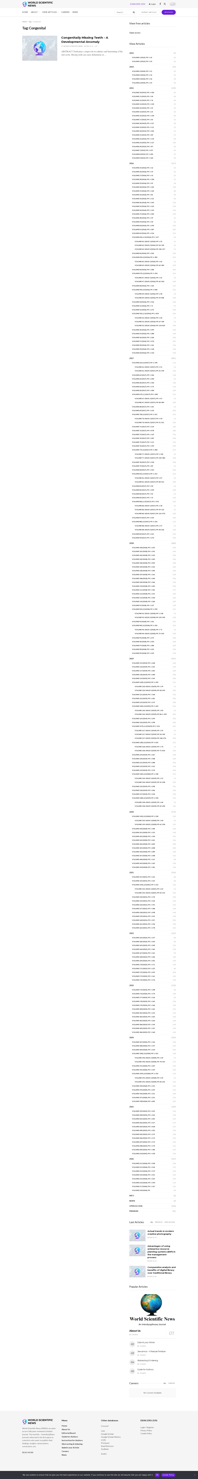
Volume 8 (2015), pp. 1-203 (142, 154)
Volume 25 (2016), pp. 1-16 (142, 168)
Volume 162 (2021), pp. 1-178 (143, 928)
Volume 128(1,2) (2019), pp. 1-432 (145, 742)
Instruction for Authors (72, 1440)
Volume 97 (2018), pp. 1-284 (143, 645)
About (34, 12)
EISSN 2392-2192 (137, 4)
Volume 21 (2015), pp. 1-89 (142, 135)
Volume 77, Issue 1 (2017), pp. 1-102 (149, 454)
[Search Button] (133, 12)
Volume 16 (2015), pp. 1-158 (143, 116)
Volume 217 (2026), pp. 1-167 (143, 1186)
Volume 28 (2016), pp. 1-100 (143, 179)
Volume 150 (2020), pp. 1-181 (143, 867)
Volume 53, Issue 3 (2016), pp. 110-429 (150, 325)
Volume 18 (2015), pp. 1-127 (143, 123)
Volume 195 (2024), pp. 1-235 (143, 1090)
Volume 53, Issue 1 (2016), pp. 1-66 (148, 318)
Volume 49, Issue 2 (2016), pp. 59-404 (149, 298)
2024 (131, 1037)
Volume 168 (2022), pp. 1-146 (143, 957)
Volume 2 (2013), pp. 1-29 (142, 61)
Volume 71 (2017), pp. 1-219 (143, 427)
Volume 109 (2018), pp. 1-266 (143, 582)
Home (25, 12)
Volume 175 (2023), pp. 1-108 (143, 990)
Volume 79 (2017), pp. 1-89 (142, 466)
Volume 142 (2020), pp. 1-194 (143, 836)
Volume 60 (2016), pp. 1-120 (143, 353)
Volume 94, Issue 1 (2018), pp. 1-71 (148, 630)
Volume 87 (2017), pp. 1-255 (143, 518)
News (75, 12)
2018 (131, 543)
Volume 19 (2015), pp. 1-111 (143, 127)
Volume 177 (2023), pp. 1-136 (143, 997)
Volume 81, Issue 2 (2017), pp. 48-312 (149, 482)
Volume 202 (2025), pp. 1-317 (143, 1123)
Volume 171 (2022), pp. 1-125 (143, 968)
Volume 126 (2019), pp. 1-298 (143, 722)
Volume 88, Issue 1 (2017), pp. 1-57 (148, 526)
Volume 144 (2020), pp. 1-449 (143, 844)
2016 (131, 163)
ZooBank (105, 1449)
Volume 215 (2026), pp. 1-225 (143, 1179)
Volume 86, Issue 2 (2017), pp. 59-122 (149, 510)
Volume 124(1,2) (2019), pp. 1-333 (145, 706)
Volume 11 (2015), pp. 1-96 (142, 96)
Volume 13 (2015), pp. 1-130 (143, 104)
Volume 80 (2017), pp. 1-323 (143, 470)
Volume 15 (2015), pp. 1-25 (142, 112)
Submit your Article (146, 1342)
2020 (131, 812)
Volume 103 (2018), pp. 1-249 (143, 559)
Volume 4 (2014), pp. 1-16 (142, 75)
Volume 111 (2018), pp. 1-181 (143, 590)
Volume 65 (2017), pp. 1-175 (143, 387)
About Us (134, 1330)
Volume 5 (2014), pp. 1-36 (142, 79)
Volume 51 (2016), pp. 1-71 (142, 306)
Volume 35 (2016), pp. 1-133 (143, 206)
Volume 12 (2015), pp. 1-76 (142, 100)
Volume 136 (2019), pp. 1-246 (143, 790)
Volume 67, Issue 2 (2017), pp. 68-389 (149, 402)
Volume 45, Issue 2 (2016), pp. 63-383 (149, 265)
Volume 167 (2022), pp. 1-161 (143, 953)
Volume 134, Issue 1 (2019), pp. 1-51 (149, 778)
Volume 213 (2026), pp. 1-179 (143, 1171)
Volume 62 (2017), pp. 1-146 (143, 375)
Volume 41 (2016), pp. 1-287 (143, 229)
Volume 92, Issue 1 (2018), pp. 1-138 (149, 613)
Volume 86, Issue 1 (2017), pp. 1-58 (148, 506)
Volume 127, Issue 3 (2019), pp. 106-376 (150, 738)
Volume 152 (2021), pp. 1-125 (143, 881)
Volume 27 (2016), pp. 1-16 (142, 175)
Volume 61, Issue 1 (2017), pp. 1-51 (148, 367)
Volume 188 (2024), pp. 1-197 (143, 1046)
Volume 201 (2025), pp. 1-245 (143, 1119)
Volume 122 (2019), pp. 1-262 (143, 698)
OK (157, 1475)
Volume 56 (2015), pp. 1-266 (143, 337)
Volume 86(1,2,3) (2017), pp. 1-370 (145, 501)
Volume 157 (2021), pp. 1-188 (143, 909)
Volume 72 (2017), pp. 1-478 (143, 431)
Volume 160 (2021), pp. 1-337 (143, 920)
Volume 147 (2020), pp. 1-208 (143, 856)
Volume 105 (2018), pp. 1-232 (143, 567)
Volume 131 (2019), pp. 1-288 (143, 763)
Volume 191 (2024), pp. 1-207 (143, 1066)
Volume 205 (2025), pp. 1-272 (143, 1134)
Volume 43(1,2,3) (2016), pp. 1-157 (145, 237)
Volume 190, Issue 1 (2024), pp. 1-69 (149, 1058)
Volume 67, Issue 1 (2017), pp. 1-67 (148, 398)
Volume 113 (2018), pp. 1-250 (143, 598)
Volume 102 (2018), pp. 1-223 (143, 555)
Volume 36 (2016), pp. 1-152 (143, 210)
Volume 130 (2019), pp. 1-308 (143, 759)
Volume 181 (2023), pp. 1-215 (143, 1013)
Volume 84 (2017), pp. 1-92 (142, 494)
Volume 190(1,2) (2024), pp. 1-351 (145, 1053)
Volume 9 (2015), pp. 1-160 (142, 158)
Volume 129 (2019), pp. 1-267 (143, 755)
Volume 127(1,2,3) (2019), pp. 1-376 (146, 726)
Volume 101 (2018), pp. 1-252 (143, 551)
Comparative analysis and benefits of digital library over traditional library (161, 1270)
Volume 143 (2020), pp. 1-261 (143, 840)
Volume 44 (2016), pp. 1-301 (143, 253)
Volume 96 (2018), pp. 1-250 (143, 642)
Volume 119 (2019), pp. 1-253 (143, 678)
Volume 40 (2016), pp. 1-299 (143, 226)
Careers (65, 12)
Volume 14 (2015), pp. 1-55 (142, 108)
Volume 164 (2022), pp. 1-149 (143, 942)
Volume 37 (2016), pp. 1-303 (143, 214)
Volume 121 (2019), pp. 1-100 (143, 695)
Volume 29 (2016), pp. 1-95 (142, 183)
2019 (131, 658)
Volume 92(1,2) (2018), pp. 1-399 (144, 609)
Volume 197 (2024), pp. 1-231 (143, 1097)
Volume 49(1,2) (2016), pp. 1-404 (144, 290)
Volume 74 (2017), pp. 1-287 (143, 438)
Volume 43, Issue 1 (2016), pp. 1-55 (148, 241)
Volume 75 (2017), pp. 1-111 (143, 442)
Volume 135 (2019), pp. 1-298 (143, 786)
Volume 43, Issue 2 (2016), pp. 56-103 (149, 245)
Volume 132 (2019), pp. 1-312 (143, 766)
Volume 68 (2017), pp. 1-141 (143, 407)
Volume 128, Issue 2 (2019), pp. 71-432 (150, 751)
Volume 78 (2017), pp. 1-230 (143, 462)
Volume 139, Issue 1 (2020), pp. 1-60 (149, 820)
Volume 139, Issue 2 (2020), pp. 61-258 (150, 824)
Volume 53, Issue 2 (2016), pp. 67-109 (149, 322)
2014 (131, 67)
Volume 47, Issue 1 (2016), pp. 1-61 (148, 278)
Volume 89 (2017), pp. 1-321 (143, 534)
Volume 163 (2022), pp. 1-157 (143, 938)
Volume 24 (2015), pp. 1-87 (142, 146)
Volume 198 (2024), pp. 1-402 (143, 1101)
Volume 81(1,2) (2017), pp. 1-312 (144, 474)
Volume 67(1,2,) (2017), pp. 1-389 (145, 394)
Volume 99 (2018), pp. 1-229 (143, 653)
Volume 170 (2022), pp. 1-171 (143, 965)
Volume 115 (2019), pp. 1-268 (143, 663)
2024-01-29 (89, 46)
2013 (131, 53)
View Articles (49, 12)
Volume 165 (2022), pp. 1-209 (143, 945)
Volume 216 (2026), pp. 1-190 (143, 1183)
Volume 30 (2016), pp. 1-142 (143, 187)
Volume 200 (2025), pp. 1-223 (143, 1115)
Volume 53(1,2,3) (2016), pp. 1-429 (145, 313)
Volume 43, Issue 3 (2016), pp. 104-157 (150, 249)
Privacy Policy (146, 1430)
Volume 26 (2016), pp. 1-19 (142, 172)
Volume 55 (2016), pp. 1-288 (143, 334)
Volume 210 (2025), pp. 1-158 (143, 1154)
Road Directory (107, 1446)
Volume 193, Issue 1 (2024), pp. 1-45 (149, 1078)
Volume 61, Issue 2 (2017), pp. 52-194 (149, 371)
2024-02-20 (153, 1261)
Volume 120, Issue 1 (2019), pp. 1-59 (149, 686)
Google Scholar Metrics (111, 1437)
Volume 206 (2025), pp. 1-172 (143, 1138)
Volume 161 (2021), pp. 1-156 (143, 924)
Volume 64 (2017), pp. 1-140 (143, 383)
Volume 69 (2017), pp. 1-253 (143, 410)
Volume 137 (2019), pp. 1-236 (143, 794)
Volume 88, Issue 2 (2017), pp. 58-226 (149, 530)
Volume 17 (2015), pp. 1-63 (142, 120)
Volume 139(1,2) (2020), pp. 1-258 (145, 816)
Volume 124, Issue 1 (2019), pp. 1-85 (149, 710)
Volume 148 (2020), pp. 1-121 (143, 859)
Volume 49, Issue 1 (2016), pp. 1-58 (148, 294)
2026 (131, 1159)
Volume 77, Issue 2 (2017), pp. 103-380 (150, 458)
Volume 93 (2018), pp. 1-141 (143, 622)
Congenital (37, 22)
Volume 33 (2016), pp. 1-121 (143, 199)
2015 (131, 88)
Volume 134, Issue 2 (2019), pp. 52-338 (150, 782)
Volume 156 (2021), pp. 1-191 (143, 905)
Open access (134, 33)
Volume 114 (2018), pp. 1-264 (143, 601)
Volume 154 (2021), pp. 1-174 (143, 897)
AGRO (104, 1454)
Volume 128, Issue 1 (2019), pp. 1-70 (149, 747)
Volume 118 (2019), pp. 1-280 (143, 675)
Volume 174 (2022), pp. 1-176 (143, 980)
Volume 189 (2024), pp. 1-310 (143, 1050)
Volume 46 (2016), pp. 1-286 (143, 270)
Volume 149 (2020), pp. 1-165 (143, 863)
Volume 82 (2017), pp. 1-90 (142, 486)
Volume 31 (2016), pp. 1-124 (143, 191)
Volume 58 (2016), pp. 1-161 (143, 345)
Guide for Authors (145, 1369)
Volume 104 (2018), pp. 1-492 (143, 563)
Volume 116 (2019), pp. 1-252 (143, 667)
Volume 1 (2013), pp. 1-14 (142, 57)
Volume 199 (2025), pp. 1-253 (143, 1111)
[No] (194, 1475)
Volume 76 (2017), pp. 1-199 (143, 446)
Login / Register (147, 1427)
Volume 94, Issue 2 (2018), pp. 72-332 (149, 633)
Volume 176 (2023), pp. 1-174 (143, 994)
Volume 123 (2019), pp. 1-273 (143, 702)
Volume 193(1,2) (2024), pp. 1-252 (145, 1074)
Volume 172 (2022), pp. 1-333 (143, 972)
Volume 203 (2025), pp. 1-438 (143, 1127)
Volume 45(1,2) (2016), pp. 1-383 (144, 257)
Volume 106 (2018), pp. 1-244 (143, 571)
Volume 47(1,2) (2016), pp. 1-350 (144, 273)
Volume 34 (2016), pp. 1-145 (143, 202)
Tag (30, 22)
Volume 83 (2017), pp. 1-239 (143, 490)
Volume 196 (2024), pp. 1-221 (143, 1094)
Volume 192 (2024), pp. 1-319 (143, 1070)
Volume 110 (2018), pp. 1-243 (143, 586)
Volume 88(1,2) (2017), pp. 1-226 (144, 522)
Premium (133, 1211)
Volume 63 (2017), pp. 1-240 (143, 379)
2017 (131, 358)
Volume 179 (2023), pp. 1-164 (143, 1005)
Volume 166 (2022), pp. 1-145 (143, 949)
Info (131, 1195)
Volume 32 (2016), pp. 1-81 (142, 195)
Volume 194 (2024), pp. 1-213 (143, 1086)
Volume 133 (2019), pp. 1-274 (143, 770)
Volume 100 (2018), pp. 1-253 (143, 548)
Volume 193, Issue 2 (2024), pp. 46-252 (150, 1082)
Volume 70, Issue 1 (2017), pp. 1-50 (148, 419)
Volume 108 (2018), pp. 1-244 (143, 578)
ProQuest (105, 1443)
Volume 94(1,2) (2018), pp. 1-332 (144, 625)
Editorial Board (69, 1433)
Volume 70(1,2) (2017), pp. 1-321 (144, 414)
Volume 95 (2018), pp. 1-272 (143, 638)
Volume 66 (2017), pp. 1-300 (143, 390)
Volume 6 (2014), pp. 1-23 (142, 83)
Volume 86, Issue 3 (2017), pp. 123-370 (150, 513)
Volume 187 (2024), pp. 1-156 (143, 1042)
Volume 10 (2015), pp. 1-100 (143, 92)
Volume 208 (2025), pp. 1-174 (143, 1146)
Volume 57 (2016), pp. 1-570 (143, 341)
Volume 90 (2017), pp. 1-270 (143, 538)
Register (169, 12)
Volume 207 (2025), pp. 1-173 (143, 1142)
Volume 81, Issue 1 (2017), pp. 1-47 (148, 478)
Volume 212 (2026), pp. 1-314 (143, 1167)
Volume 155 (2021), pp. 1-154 (143, 901)
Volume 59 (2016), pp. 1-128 (143, 349)
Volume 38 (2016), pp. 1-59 (142, 218)
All (151, 1222)
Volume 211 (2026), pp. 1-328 (143, 1163)
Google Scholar (107, 1434)
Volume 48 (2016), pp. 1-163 (143, 286)
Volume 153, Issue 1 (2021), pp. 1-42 (149, 889)
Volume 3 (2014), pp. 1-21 (142, 71)
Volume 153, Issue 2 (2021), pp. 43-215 (150, 893)
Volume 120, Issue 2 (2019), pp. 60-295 (150, 690)
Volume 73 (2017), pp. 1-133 (143, 434)
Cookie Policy (146, 1433)
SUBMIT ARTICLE (149, 12)
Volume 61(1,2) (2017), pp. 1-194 (144, 363)
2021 (131, 872)
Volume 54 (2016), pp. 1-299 (143, 330)
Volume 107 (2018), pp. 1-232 (143, 574)
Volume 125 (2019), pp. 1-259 (143, 718)
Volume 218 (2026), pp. (141, 1190)
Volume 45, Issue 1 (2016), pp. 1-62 (148, 261)
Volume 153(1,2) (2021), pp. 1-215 (145, 885)
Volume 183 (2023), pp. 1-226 (143, 1021)
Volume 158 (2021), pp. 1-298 (143, 912)
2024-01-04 (153, 1276)
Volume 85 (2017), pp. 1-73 (142, 498)
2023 (131, 985)
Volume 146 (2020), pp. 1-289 (143, 852)
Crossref (104, 1426)
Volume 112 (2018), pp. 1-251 (143, 594)
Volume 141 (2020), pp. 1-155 (143, 832)
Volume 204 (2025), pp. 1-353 (143, 1130)
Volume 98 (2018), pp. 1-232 (143, 649)
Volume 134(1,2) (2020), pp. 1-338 (145, 774)
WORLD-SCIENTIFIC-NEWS (73, 46)
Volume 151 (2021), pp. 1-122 (143, 877)
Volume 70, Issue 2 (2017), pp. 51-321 (149, 422)
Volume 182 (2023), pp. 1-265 (143, 1017)
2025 (131, 1107)
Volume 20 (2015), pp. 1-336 (143, 131)
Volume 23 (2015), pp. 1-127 (143, 143)
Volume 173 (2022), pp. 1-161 (143, 976)
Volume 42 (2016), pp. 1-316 (143, 233)
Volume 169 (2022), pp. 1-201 (143, 961)
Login (153, 4)
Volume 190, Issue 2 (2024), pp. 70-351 (150, 1062)
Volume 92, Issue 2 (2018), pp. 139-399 (150, 617)
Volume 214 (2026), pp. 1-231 (143, 1175)
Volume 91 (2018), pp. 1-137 (143, 605)
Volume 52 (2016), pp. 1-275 (143, 310)
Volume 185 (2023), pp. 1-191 (143, 1028)
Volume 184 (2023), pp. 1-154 (143, 1024)
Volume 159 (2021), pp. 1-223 (143, 916)
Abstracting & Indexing (147, 1360)
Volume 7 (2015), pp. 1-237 (142, 150)
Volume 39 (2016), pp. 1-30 (142, 222)
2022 (131, 933)
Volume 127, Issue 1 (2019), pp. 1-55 (149, 730)
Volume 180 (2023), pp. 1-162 (143, 1009)
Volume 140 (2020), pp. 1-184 (143, 829)
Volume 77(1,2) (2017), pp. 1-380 (144, 450)
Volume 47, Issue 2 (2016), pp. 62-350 (149, 281)
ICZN (103, 1440)
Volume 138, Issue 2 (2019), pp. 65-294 (150, 806)
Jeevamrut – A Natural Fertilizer (151, 1351)
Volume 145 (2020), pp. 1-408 (143, 848)
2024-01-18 (153, 1237)
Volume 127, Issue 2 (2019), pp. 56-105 (150, 734)
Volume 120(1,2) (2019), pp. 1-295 (145, 682)
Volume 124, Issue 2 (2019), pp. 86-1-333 (151, 714)
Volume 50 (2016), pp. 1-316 (143, 302)
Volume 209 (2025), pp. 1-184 (143, 1150)
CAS (103, 1431)
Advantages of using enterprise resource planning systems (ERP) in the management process (161, 1252)
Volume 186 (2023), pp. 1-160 (143, 1032)
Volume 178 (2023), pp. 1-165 (143, 1001)
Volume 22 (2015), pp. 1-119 (143, 139)
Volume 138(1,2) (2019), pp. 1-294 (145, 798)
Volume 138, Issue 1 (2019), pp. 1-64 (149, 802)
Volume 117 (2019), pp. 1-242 (143, 671)
